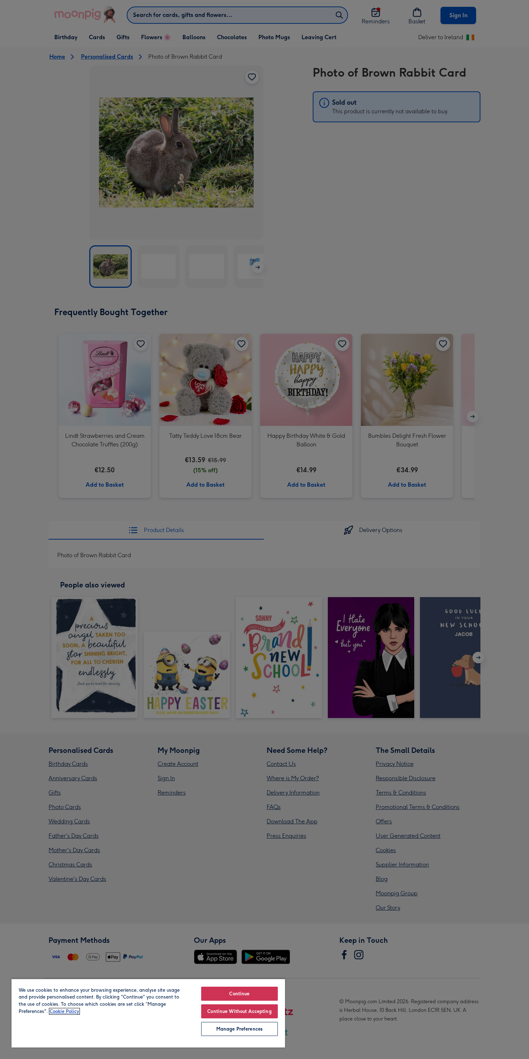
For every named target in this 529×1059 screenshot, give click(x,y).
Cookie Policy (64, 1011)
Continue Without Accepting (239, 1011)
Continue (239, 993)
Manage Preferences (239, 1029)
